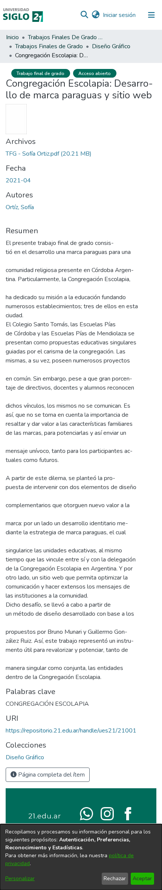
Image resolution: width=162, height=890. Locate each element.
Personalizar (20, 878)
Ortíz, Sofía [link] (20, 207)
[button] (84, 15)
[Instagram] (107, 813)
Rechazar (115, 878)
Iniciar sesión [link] (119, 15)
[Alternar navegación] (151, 15)
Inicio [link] (12, 37)
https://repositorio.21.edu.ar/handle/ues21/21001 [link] (71, 730)
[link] (49, 154)
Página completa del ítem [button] (51, 775)
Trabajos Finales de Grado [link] (49, 46)
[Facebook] (128, 813)
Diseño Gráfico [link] (111, 46)
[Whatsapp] (86, 813)
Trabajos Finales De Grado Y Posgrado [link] (65, 37)
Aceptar (142, 878)
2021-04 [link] (18, 180)
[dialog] (81, 857)
